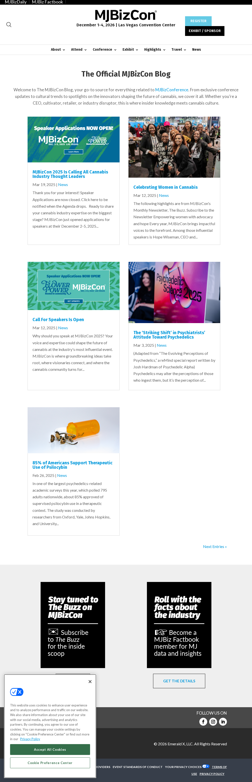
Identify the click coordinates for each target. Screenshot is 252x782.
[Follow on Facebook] (203, 722)
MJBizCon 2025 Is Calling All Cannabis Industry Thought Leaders (70, 174)
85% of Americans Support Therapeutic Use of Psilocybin (72, 465)
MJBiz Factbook (47, 1)
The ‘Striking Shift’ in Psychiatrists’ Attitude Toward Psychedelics (169, 335)
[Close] (90, 681)
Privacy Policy (30, 739)
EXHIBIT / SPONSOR (205, 31)
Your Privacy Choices (183, 767)
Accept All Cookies (50, 749)
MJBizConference (171, 89)
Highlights (152, 50)
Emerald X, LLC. (180, 743)
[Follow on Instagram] (213, 722)
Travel (177, 50)
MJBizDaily (16, 1)
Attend (76, 50)
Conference (102, 50)
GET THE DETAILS (179, 681)
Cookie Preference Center (50, 763)
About (56, 50)
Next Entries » (215, 546)
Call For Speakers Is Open (58, 319)
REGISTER (198, 21)
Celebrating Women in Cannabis (165, 187)
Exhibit (128, 50)
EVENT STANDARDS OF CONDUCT (138, 767)
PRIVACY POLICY (212, 774)
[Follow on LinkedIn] (223, 722)
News (196, 50)
